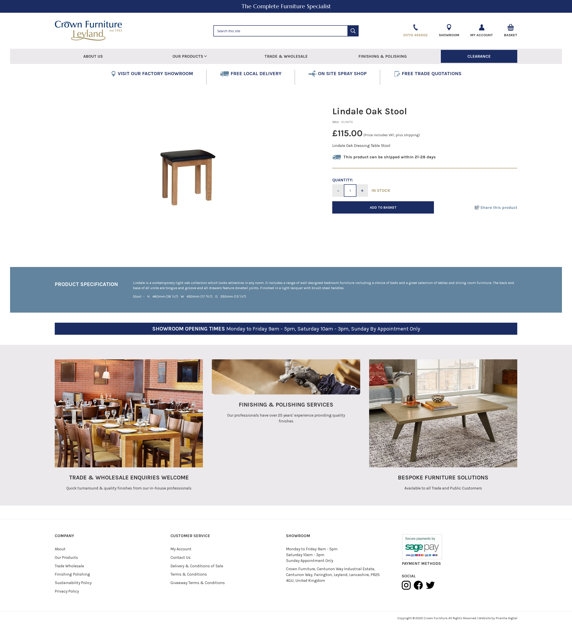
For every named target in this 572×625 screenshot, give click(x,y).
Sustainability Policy (73, 582)
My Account (180, 549)
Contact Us (180, 557)
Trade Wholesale (69, 566)
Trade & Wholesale (286, 56)
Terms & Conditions (188, 574)
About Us (93, 56)
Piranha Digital (506, 618)
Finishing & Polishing (382, 56)
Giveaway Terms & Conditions (197, 582)
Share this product (498, 207)
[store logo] (129, 30)
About (60, 549)
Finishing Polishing (72, 574)
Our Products (66, 557)
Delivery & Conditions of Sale (196, 566)
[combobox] (286, 30)
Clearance (479, 56)
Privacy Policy (67, 591)
